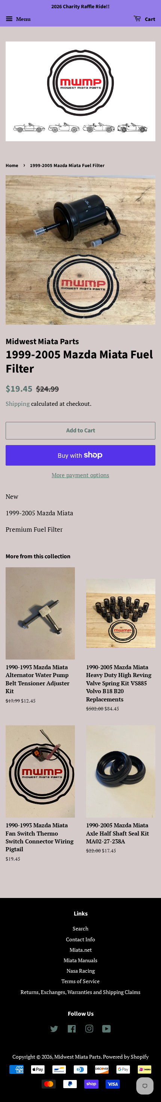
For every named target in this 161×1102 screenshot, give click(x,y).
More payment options (80, 475)
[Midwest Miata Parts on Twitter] (54, 1030)
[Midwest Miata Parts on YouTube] (106, 1030)
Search (80, 928)
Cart (149, 19)
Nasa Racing (81, 970)
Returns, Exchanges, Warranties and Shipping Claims (80, 991)
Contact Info (80, 939)
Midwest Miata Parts (77, 1056)
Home (12, 165)
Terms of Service (80, 981)
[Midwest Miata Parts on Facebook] (71, 1030)
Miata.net (81, 949)
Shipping (18, 403)
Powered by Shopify (126, 1056)
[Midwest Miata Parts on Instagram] (89, 1030)
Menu (23, 18)
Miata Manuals (80, 960)
